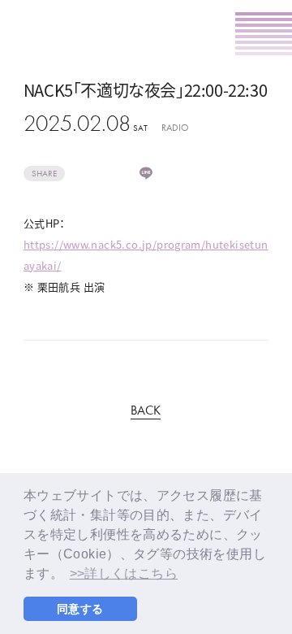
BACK (146, 411)
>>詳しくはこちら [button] (124, 573)
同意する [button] (80, 608)
